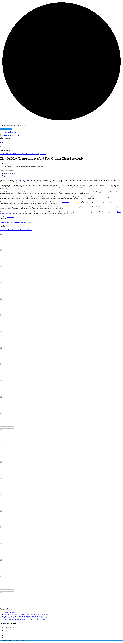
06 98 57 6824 (4, 142)
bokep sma (65, 202)
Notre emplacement (10, 132)
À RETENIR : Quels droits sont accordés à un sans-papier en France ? (25, 618)
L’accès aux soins (9, 613)
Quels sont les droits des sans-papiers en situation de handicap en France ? (26, 614)
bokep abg (23, 180)
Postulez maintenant (6, 129)
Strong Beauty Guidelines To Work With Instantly (16, 222)
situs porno (10, 217)
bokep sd (78, 185)
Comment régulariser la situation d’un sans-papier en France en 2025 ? (25, 616)
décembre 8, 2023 (9, 173)
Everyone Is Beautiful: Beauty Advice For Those (16, 230)
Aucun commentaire (10, 177)
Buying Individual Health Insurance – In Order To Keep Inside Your (24, 619)
